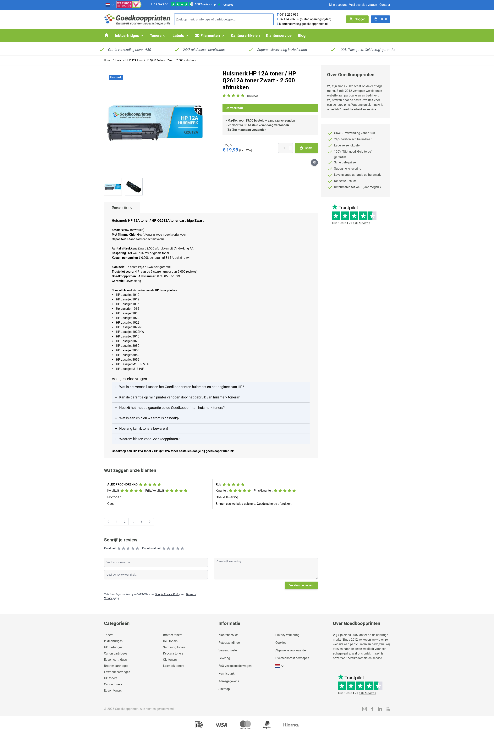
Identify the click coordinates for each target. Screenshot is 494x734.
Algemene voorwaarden (291, 650)
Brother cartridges (116, 666)
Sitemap (224, 689)
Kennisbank (226, 673)
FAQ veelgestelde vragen (235, 666)
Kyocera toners (173, 653)
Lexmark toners (173, 666)
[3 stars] (128, 548)
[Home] (106, 35)
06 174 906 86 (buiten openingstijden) (305, 19)
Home (107, 60)
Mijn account (338, 5)
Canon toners (113, 684)
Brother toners (172, 635)
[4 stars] (132, 548)
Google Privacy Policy (167, 594)
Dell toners (170, 641)
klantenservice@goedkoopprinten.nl (303, 24)
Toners (108, 635)
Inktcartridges (113, 641)
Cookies (280, 642)
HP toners (110, 678)
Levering (224, 658)
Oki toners (170, 659)
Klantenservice (228, 635)
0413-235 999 (288, 14)
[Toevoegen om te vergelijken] (314, 162)
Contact (384, 5)
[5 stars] (137, 548)
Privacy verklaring (287, 635)
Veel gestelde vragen (363, 5)
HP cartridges (113, 647)
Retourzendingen (229, 642)
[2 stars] (123, 548)
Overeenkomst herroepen (292, 658)
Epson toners (113, 690)
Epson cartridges (115, 659)
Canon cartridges (115, 653)
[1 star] (119, 548)
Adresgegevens (228, 681)
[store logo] (137, 19)
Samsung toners (174, 647)
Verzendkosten (228, 650)
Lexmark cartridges (117, 672)
